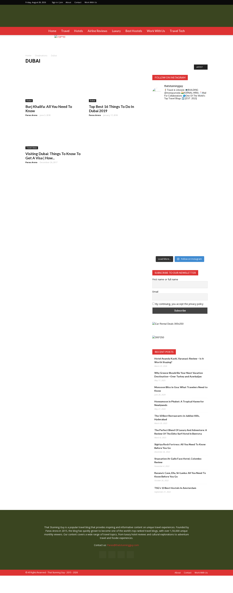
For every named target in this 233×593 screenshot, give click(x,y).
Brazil (71, 68)
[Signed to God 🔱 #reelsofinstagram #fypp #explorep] (158, 186)
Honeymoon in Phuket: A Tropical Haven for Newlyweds (179, 403)
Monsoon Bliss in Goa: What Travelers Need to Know (181, 389)
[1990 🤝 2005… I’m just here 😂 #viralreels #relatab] (187, 190)
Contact (77, 2)
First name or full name (165, 279)
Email (155, 291)
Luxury (116, 31)
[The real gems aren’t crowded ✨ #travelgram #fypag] (158, 228)
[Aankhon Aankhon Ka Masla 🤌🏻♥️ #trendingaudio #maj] (173, 138)
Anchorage (32, 68)
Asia (42, 68)
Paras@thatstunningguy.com (123, 545)
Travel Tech (177, 31)
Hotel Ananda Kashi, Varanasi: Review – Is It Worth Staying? (179, 360)
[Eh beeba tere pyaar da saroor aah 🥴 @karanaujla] (201, 123)
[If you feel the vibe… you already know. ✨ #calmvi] (187, 122)
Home (52, 31)
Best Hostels (134, 31)
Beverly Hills (59, 68)
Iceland (138, 68)
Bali (49, 68)
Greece (127, 68)
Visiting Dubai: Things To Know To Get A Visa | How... (53, 155)
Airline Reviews (97, 31)
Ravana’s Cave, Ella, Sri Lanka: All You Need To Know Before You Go (180, 474)
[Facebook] (188, 2)
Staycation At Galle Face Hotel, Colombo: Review (178, 460)
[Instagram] (193, 2)
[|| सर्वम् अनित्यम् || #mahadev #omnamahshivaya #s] (201, 186)
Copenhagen (96, 68)
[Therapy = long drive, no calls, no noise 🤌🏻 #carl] (158, 138)
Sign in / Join (57, 2)
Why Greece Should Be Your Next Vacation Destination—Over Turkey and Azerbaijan (178, 374)
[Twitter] (205, 2)
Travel (65, 31)
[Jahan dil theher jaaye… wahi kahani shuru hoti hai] (187, 231)
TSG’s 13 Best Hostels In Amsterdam (175, 487)
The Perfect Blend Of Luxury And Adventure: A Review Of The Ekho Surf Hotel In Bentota (180, 432)
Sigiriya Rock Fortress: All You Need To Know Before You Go (180, 446)
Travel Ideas (31, 148)
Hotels (78, 31)
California (82, 68)
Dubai (108, 68)
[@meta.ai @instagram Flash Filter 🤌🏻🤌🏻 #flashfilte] (173, 191)
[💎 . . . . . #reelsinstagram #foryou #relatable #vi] (201, 221)
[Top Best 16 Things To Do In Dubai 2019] (116, 88)
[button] (203, 31)
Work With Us (91, 2)
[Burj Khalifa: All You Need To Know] (53, 88)
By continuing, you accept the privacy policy (179, 304)
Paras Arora (31, 115)
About (68, 2)
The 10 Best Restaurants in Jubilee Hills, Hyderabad (177, 417)
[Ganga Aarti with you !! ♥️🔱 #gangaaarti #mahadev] (173, 224)
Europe (117, 68)
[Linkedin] (199, 2)
